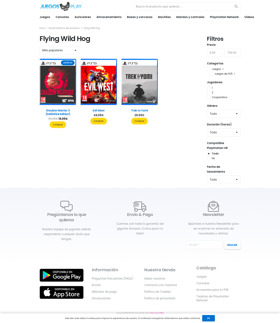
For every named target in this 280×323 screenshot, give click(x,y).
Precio (211, 45)
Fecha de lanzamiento (216, 169)
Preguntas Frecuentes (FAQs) (112, 278)
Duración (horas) (219, 124)
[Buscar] (236, 6)
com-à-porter (156, 313)
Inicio (42, 28)
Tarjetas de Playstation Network (212, 298)
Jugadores (214, 82)
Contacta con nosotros (160, 285)
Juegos (201, 277)
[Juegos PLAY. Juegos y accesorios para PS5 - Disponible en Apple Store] (62, 292)
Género (212, 106)
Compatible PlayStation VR (217, 145)
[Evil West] (98, 104)
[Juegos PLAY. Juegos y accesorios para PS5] (61, 6)
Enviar (232, 245)
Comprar (58, 124)
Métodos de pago (104, 292)
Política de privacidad (159, 298)
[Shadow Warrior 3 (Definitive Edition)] (58, 104)
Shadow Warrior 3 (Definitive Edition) (58, 112)
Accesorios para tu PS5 (212, 290)
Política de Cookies (157, 292)
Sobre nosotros (154, 278)
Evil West (99, 110)
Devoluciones (101, 298)
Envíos (96, 285)
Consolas (202, 283)
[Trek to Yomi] (139, 104)
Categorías (215, 63)
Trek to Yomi (139, 110)
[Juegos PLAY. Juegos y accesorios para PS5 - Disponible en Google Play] (62, 275)
